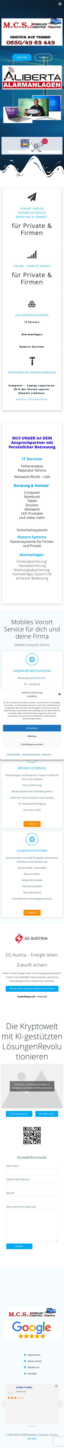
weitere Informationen (32, 399)
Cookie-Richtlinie (14, 754)
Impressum (46, 754)
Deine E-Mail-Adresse (18, 1179)
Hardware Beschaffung (32, 671)
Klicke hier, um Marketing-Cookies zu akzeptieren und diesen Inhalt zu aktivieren (32, 1086)
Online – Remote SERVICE (32, 266)
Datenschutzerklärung (31, 754)
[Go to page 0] (27, 1426)
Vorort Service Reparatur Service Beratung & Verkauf (32, 213)
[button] (59, 694)
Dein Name (12, 1165)
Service (38, 678)
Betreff (10, 1193)
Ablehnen (32, 736)
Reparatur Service (32, 768)
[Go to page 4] (36, 1426)
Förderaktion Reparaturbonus (32, 372)
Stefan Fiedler (24, 1387)
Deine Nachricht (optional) (21, 1206)
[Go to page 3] (34, 1426)
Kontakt (32, 1438)
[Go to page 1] (29, 1426)
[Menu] (60, 4)
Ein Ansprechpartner (32, 315)
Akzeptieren (32, 728)
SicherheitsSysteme (32, 851)
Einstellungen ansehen (32, 744)
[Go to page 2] (32, 1426)
